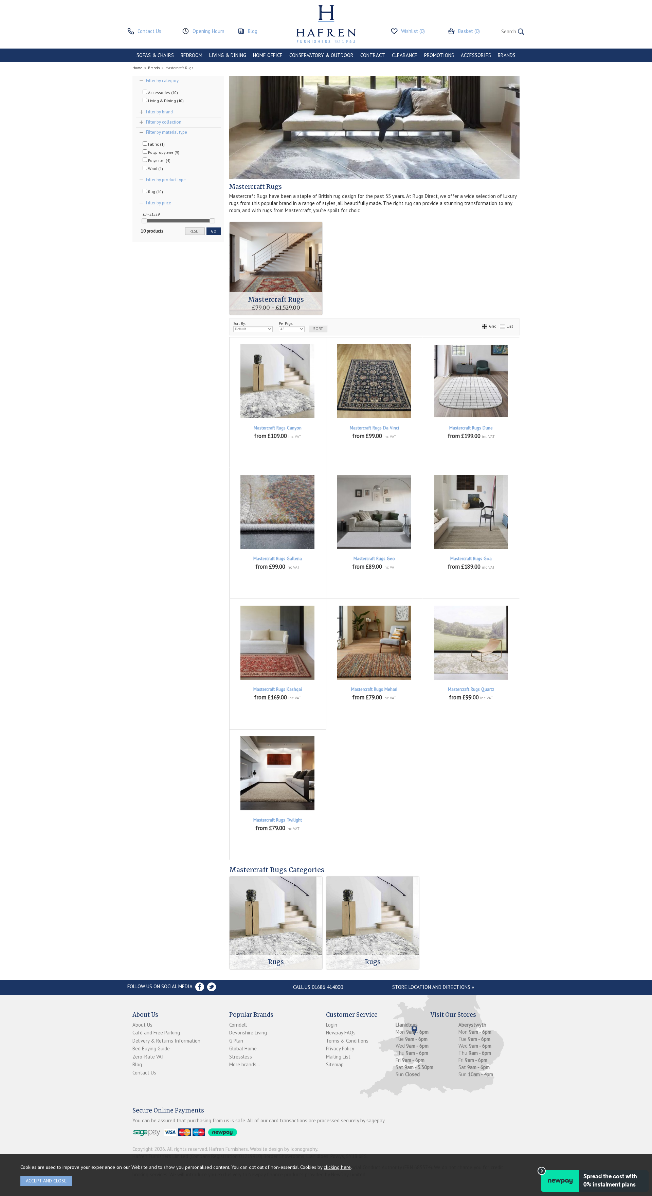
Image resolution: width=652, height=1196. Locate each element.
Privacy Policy (340, 1048)
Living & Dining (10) (165, 100)
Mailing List (338, 1056)
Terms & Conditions (347, 1040)
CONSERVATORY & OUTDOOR (321, 55)
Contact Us (144, 1072)
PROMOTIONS (439, 55)
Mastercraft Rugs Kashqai (277, 689)
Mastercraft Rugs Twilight (277, 820)
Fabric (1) (156, 144)
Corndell (238, 1025)
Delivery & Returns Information (166, 1040)
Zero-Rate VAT (148, 1056)
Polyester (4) (158, 160)
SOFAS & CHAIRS (155, 55)
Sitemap (335, 1064)
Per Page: (286, 323)
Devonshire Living (248, 1032)
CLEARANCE (404, 55)
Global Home (243, 1048)
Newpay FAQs (341, 1032)
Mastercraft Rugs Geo (374, 559)
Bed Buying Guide (151, 1048)
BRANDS (506, 55)
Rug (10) (155, 191)
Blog (137, 1064)
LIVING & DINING (227, 55)
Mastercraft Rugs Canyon (278, 428)
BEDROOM (191, 55)
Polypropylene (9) (163, 152)
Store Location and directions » (433, 987)
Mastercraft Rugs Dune (471, 428)
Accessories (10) (162, 92)
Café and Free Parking (156, 1032)
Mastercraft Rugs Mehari (374, 689)
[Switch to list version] (503, 326)
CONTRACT (372, 55)
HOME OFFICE (268, 55)
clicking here (337, 1167)
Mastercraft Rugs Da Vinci (374, 428)
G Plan (236, 1040)
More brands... (244, 1064)
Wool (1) (155, 168)
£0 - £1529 (151, 214)
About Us (142, 1025)
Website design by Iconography (283, 1149)
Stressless (240, 1056)
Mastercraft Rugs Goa (471, 559)
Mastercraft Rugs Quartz (471, 689)
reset (194, 231)
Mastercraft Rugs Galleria (277, 559)
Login (331, 1025)
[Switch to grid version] (485, 326)
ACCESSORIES (476, 55)
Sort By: (239, 323)
